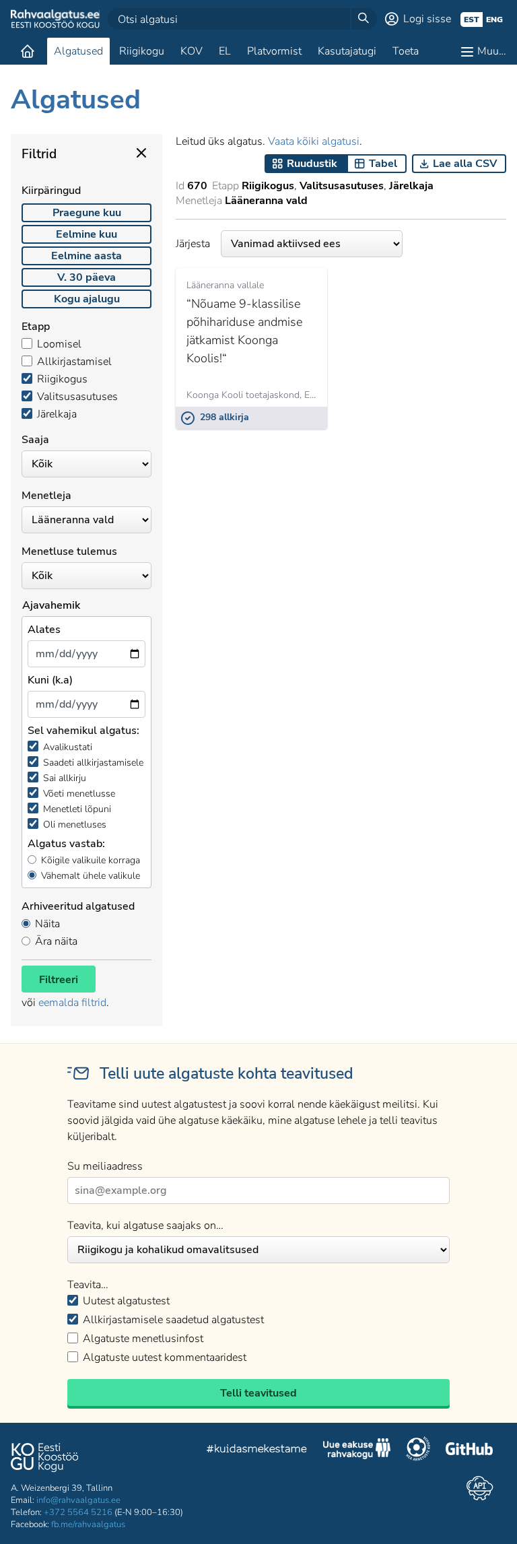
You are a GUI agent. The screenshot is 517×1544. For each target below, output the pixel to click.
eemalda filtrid (72, 1002)
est (471, 19)
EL (225, 51)
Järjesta (193, 243)
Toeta (405, 51)
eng (494, 19)
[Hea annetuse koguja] (418, 1450)
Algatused (78, 51)
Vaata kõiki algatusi (313, 141)
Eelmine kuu (86, 234)
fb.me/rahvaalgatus (88, 1524)
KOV (191, 51)
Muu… (491, 51)
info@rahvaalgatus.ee (78, 1500)
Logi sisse (427, 18)
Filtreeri (58, 979)
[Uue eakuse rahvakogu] (356, 1450)
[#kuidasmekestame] (257, 1450)
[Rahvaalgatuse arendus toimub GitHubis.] (469, 1450)
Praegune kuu (87, 212)
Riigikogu (141, 51)
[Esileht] (27, 51)
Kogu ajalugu (87, 299)
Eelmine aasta (86, 255)
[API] (480, 1488)
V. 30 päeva (86, 277)
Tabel (383, 163)
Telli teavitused (258, 1393)
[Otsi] (363, 19)
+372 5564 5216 (78, 1512)
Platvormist (274, 51)
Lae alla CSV (465, 163)
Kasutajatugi (347, 51)
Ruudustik (312, 163)
